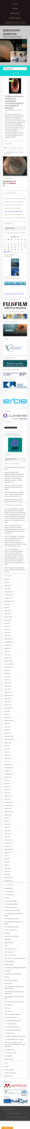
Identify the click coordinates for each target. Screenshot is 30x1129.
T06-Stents (7, 1008)
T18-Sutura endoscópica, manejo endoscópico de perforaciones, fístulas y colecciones (14, 1044)
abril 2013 (7, 790)
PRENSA (15, 8)
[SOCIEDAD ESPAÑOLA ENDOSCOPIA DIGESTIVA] (15, 445)
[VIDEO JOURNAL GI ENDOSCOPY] (15, 263)
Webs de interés (8, 1059)
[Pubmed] (16, 1101)
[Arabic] (4, 181)
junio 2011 (7, 859)
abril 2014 (7, 752)
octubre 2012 (8, 808)
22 (18, 247)
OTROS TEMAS (8, 964)
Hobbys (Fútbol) (8, 942)
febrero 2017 (8, 705)
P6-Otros (7, 977)
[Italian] (5, 183)
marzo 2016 (7, 717)
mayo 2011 (7, 862)
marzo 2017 (7, 702)
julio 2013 (7, 780)
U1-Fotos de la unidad (10, 1053)
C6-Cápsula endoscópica (10, 907)
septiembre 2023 (9, 601)
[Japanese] (7, 183)
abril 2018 (7, 680)
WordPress (24, 1117)
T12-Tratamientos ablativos (12, 1027)
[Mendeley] (16, 1085)
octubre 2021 (8, 645)
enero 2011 (7, 874)
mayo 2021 (7, 655)
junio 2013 (7, 783)
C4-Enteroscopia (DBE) (10, 901)
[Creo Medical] (15, 385)
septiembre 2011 (9, 849)
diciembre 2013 (8, 765)
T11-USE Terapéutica (10, 1024)
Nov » (9, 251)
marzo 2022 (7, 633)
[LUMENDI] (15, 416)
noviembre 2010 (8, 881)
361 (5, 536)
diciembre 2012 (8, 802)
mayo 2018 (7, 677)
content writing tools (10, 568)
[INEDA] (15, 348)
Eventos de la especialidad (11, 936)
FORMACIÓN (7, 939)
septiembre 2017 (9, 695)
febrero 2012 (8, 834)
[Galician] (13, 181)
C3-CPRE (6, 898)
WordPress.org (8, 1076)
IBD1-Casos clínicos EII (10, 949)
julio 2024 (7, 579)
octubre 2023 (8, 598)
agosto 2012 (8, 815)
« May (5, 251)
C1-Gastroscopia (8, 891)
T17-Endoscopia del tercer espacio (13, 1039)
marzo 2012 (7, 830)
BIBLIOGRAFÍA (8, 888)
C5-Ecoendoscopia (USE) (11, 904)
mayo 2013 (7, 786)
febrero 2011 (8, 871)
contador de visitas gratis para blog (14, 294)
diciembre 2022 (8, 617)
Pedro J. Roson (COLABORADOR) (13, 211)
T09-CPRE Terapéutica (10, 1017)
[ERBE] (15, 400)
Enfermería (7, 933)
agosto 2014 (8, 743)
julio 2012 (7, 818)
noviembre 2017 (8, 692)
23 (22, 247)
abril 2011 (7, 865)
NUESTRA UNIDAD (15, 18)
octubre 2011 (8, 846)
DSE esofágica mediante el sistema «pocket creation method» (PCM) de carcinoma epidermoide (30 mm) (14, 494)
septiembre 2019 (9, 664)
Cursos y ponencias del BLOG (12, 910)
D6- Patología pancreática (11, 927)
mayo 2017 (7, 699)
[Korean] (8, 183)
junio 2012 (7, 821)
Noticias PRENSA (9, 961)
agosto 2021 (8, 648)
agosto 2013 (8, 777)
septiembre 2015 (9, 721)
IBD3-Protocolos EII (9, 955)
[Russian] (15, 183)
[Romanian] (13, 183)
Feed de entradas (9, 1070)
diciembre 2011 (8, 840)
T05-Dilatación (9, 110)
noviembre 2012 (8, 805)
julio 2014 (7, 746)
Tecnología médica (9, 1050)
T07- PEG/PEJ (8, 1011)
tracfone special (8, 509)
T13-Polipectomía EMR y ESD (12, 1030)
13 (12, 81)
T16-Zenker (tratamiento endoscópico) (14, 1036)
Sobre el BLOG (8, 983)
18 (5, 247)
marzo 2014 (7, 755)
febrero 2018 (8, 686)
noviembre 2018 (8, 667)
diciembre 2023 (8, 592)
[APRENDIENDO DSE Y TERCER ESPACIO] (15, 166)
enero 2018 (7, 689)
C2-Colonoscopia (8, 895)
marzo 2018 (7, 683)
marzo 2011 (7, 868)
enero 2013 (7, 799)
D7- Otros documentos (10, 930)
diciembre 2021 (8, 639)
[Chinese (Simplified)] (7, 181)
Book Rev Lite (10, 1117)
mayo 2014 (7, 749)
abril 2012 (7, 827)
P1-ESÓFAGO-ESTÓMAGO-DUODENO (15, 968)
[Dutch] (8, 181)
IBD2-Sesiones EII (9, 952)
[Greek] (4, 183)
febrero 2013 (8, 796)
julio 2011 (7, 856)
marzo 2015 (7, 733)
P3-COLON (7, 971)
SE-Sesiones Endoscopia (11, 980)
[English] (10, 181)
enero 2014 (7, 761)
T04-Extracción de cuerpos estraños (14, 1002)
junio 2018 (7, 673)
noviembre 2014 (8, 736)
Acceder (6, 1067)
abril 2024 (7, 582)
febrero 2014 (8, 758)
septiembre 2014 (9, 739)
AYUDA (15, 4)
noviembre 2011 (8, 843)
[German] (15, 181)
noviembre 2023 (8, 595)
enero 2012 (7, 837)
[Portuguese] (12, 183)
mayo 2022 (7, 626)
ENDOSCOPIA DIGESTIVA (11, 32)
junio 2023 (7, 604)
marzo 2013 (7, 793)
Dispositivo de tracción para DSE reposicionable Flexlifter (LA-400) (13, 500)
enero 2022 (7, 636)
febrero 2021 (8, 658)
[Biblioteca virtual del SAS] (16, 1095)
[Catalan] (5, 181)
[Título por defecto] (15, 305)
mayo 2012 (7, 824)
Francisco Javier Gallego (10, 549)
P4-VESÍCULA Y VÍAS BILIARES (12, 974)
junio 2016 (7, 711)
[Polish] (10, 183)
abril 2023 (7, 607)
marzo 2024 (7, 585)
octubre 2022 (8, 620)
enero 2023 (7, 614)
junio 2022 (7, 623)
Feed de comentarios (10, 1073)
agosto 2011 (8, 852)
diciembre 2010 (8, 878)
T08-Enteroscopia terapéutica (12, 1014)
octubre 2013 (8, 771)
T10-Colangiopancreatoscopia (12, 1021)
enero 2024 (7, 589)
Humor (6, 946)
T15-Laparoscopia (9, 1033)
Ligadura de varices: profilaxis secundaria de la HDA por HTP (14, 570)
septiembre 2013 (9, 774)
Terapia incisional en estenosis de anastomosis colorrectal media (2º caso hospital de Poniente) (14, 102)
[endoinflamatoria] (15, 374)
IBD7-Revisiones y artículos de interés (14, 958)
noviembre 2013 (8, 768)
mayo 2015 (7, 727)
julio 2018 (7, 670)
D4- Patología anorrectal (11, 919)
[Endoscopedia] (15, 363)
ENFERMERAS (15, 13)
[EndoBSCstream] (15, 330)
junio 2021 (7, 651)
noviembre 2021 (8, 642)
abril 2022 (7, 629)
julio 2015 (7, 724)
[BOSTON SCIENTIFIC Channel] (15, 316)
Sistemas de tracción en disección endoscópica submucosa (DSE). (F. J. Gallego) (13, 487)
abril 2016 (7, 714)
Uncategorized (8, 1056)
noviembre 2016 (8, 708)
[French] (12, 181)
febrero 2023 (8, 611)
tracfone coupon (8, 525)
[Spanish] (4, 185)
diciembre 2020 (8, 661)
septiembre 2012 (9, 812)
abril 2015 (7, 730)
